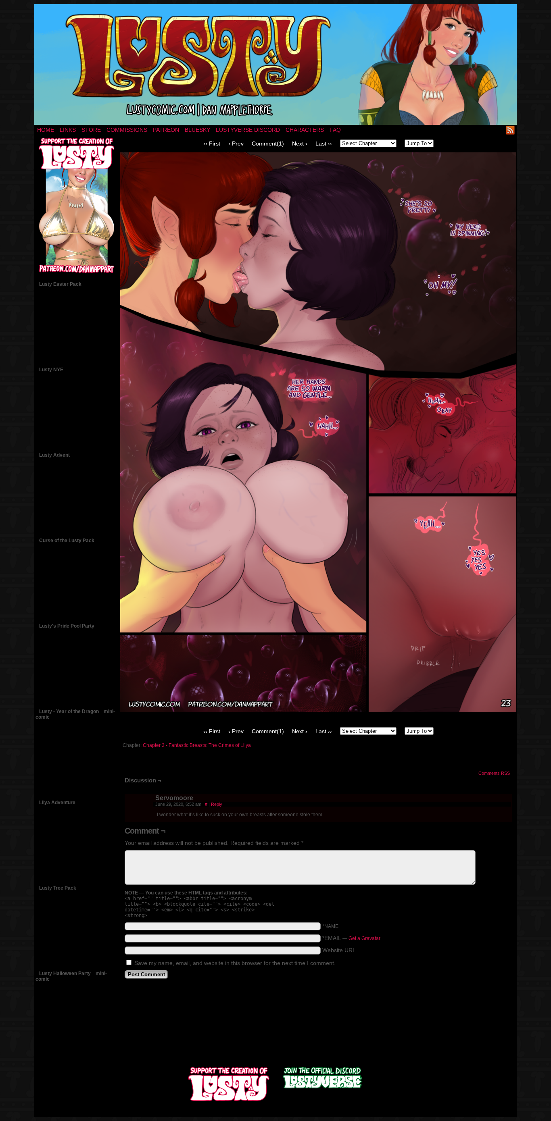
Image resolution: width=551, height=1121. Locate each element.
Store (91, 130)
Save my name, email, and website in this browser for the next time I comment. (235, 963)
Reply (216, 804)
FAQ (335, 130)
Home (45, 130)
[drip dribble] (318, 710)
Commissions (126, 130)
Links (68, 130)
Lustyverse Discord (248, 130)
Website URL (339, 950)
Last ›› (323, 143)
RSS (510, 130)
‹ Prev (236, 143)
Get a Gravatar (364, 938)
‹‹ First (211, 143)
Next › (299, 143)
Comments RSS (494, 773)
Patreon (166, 130)
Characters (305, 130)
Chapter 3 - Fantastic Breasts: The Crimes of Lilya (197, 745)
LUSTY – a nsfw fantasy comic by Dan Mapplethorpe (275, 64)
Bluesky (197, 130)
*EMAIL (351, 938)
